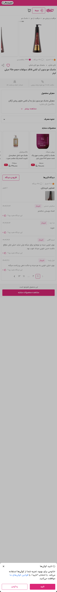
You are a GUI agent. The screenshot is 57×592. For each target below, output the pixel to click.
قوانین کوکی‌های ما (19, 575)
